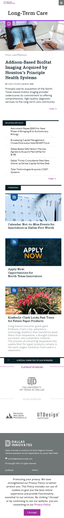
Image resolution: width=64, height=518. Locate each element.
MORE (51, 109)
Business (9, 470)
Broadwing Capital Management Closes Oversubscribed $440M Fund (30, 141)
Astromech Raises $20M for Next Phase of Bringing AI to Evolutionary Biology (29, 131)
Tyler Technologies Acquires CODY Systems (29, 171)
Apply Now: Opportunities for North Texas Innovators (25, 273)
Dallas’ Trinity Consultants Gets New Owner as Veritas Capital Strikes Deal (30, 162)
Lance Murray (14, 84)
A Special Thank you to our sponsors (35, 360)
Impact (35, 470)
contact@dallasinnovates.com (20, 459)
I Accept (32, 512)
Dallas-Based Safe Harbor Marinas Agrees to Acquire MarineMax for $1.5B (28, 152)
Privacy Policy (42, 504)
